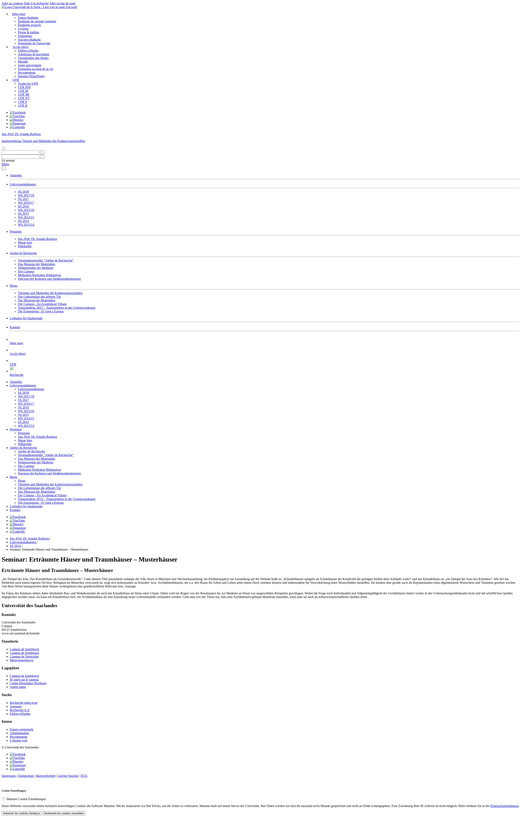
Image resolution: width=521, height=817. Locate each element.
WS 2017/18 (26, 195)
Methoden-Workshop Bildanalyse (39, 275)
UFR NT (24, 98)
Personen (16, 231)
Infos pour (18, 14)
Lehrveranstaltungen (23, 184)
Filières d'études (28, 50)
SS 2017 (23, 199)
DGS (84, 776)
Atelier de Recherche (23, 253)
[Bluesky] (17, 120)
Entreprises (25, 36)
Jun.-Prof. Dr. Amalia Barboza (37, 239)
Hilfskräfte (25, 246)
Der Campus (26, 271)
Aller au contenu (12, 3)
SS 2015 (23, 213)
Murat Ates (25, 242)
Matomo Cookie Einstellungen (26, 799)
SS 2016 (23, 206)
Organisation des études (33, 58)
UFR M (23, 91)
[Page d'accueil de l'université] (39, 7)
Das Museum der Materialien (36, 264)
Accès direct (20, 47)
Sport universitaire (29, 65)
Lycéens (23, 28)
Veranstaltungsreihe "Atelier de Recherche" (46, 260)
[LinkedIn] (17, 127)
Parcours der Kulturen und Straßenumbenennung (49, 278)
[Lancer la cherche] (42, 152)
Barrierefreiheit (45, 776)
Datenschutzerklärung (504, 806)
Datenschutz (26, 776)
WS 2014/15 (26, 217)
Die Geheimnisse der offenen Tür (39, 296)
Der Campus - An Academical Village (42, 304)
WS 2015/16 (26, 210)
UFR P (22, 102)
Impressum (9, 776)
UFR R (22, 105)
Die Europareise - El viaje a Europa (40, 311)
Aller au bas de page (62, 3)
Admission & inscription (33, 54)
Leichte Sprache (68, 776)
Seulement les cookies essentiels (64, 813)
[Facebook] (18, 112)
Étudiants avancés (29, 25)
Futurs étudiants (28, 17)
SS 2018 (23, 191)
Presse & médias (28, 32)
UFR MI (23, 94)
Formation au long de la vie (35, 69)
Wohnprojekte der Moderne (35, 267)
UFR (16, 80)
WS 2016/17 (26, 202)
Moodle (23, 61)
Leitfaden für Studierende (26, 318)
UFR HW (24, 87)
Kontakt (15, 327)
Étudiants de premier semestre (37, 21)
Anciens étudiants (29, 39)
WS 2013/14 (26, 224)
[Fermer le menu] (4, 168)
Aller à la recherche (36, 3)
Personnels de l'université (34, 43)
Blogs (13, 285)
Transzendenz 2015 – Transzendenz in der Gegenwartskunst (56, 307)
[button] (8, 160)
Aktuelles (16, 175)
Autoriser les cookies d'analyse (21, 813)
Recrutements (26, 72)
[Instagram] (18, 123)
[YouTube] (17, 116)
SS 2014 (23, 221)
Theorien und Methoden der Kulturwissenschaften (50, 293)
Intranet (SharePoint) (31, 76)
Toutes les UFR (28, 83)
